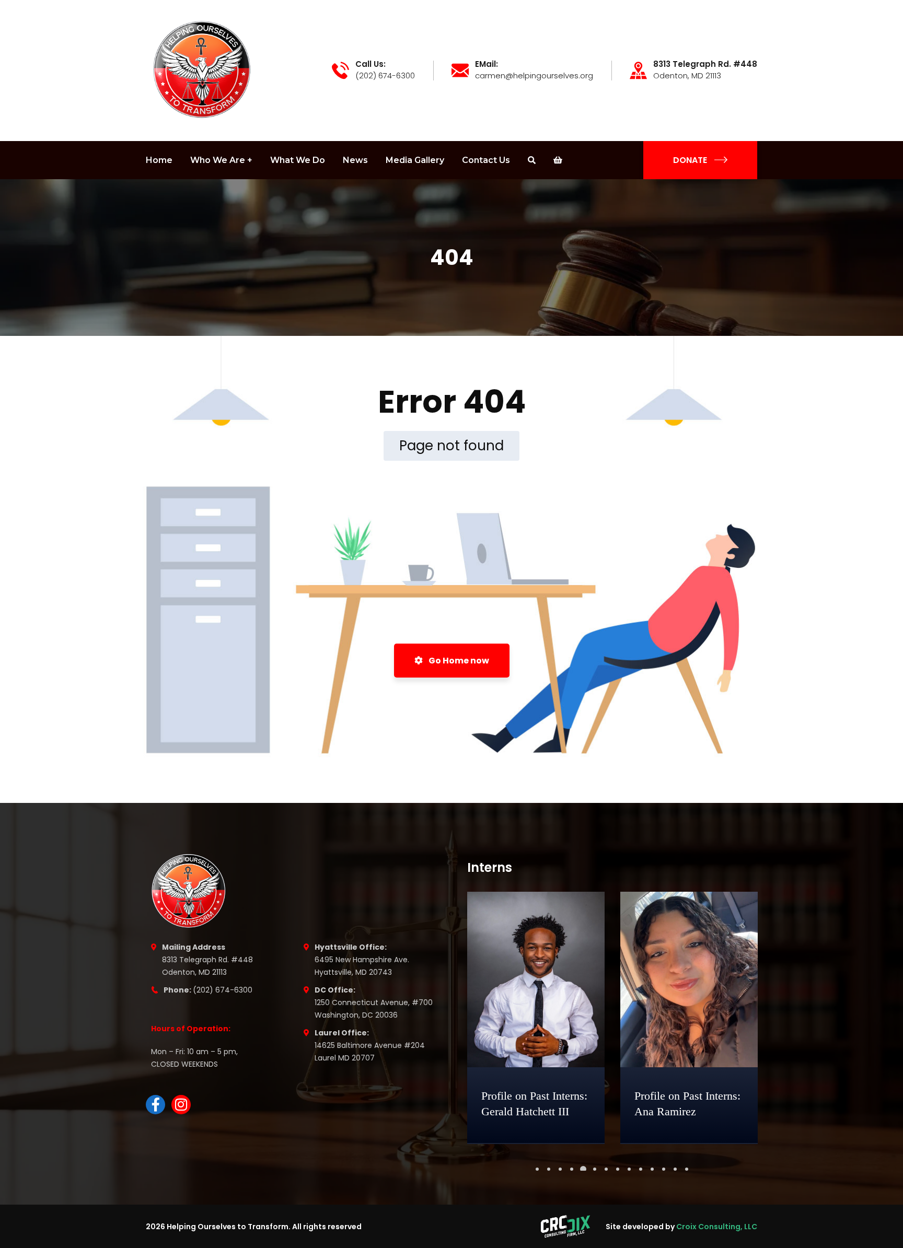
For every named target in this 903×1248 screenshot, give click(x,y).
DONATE (690, 160)
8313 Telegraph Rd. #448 (705, 64)
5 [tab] (583, 1169)
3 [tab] (560, 1169)
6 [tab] (594, 1169)
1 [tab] (537, 1169)
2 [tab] (548, 1169)
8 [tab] (617, 1169)
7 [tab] (606, 1169)
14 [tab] (686, 1169)
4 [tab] (571, 1169)
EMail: (486, 64)
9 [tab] (629, 1169)
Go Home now (458, 661)
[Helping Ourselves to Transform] (204, 69)
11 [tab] (652, 1169)
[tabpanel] (535, 1018)
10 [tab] (640, 1169)
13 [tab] (675, 1169)
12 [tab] (663, 1169)
